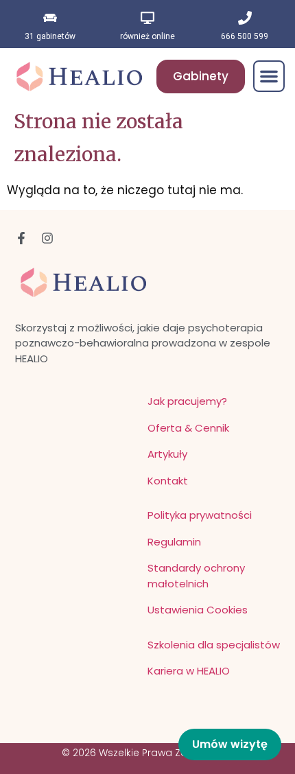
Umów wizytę (230, 744)
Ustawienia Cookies (198, 609)
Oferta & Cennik (188, 428)
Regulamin (174, 542)
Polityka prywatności (200, 515)
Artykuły (167, 454)
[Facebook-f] (21, 238)
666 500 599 (244, 36)
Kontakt (168, 480)
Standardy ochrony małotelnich (196, 576)
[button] (269, 76)
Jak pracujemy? (187, 401)
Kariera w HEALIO (189, 671)
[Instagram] (47, 238)
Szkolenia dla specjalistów (214, 644)
